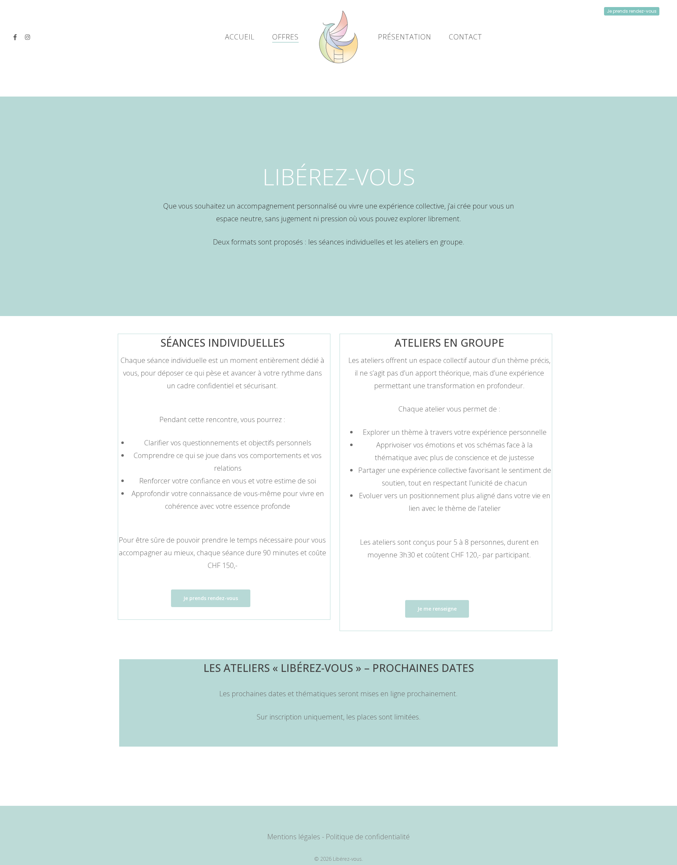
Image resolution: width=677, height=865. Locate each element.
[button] (210, 598)
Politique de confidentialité (368, 836)
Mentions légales (293, 836)
